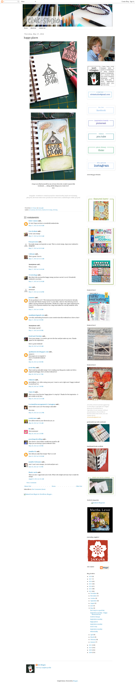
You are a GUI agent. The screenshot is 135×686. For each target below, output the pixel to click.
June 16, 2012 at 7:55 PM (36, 467)
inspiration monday (96, 619)
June (91, 606)
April (92, 634)
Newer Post (27, 486)
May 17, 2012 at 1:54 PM (36, 309)
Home (26, 28)
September (93, 601)
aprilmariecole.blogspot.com (38, 352)
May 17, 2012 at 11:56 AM (36, 281)
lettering (55, 210)
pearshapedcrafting (35, 439)
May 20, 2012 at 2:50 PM (36, 446)
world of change (95, 617)
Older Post (79, 486)
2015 (90, 584)
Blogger (75, 681)
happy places (94, 622)
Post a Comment (31, 482)
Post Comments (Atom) (38, 489)
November (93, 596)
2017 (90, 579)
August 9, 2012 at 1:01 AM (36, 479)
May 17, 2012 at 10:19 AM (36, 225)
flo (29, 429)
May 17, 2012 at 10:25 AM (36, 236)
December (93, 593)
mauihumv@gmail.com (36, 315)
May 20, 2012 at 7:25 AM (36, 423)
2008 (90, 652)
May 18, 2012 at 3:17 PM (36, 374)
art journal (32, 210)
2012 (90, 591)
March (92, 637)
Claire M (31, 392)
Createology (33, 275)
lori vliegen (42, 665)
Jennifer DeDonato (35, 462)
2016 (90, 581)
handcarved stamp (47, 210)
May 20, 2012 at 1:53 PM (36, 433)
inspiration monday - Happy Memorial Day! (98, 613)
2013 (90, 589)
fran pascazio (33, 242)
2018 (90, 576)
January (93, 642)
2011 (90, 645)
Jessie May (32, 367)
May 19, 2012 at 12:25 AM (36, 398)
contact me (42, 28)
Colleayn (32, 254)
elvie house (38, 210)
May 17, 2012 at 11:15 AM (36, 259)
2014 (90, 586)
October (92, 598)
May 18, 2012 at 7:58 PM (36, 386)
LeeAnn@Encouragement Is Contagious (42, 404)
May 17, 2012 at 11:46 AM (36, 269)
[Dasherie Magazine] (98, 503)
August (92, 603)
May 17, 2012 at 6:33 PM (36, 330)
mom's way (93, 626)
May (91, 608)
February (93, 639)
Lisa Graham (33, 231)
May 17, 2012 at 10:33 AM (36, 248)
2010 (90, 647)
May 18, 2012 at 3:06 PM (36, 362)
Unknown (32, 380)
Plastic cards (33, 472)
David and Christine (35, 336)
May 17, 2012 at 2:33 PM (36, 320)
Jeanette (31, 297)
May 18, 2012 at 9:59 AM (36, 346)
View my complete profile (43, 667)
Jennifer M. (32, 451)
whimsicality (94, 631)
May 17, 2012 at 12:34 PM (36, 292)
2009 (90, 650)
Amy (30, 287)
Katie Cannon (33, 221)
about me (33, 28)
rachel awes (33, 418)
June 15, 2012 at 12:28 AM (36, 456)
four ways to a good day (97, 610)
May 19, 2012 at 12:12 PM (36, 412)
